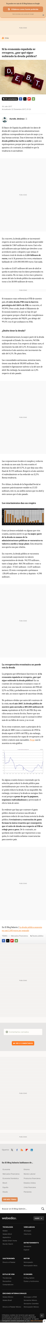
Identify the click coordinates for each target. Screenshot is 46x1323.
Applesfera (7, 1237)
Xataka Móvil (7, 1234)
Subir (37, 1218)
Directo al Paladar (9, 1262)
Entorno (27, 1169)
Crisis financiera (30, 1187)
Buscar (43, 1209)
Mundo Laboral (29, 1174)
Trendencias (7, 1278)
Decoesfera (7, 1281)
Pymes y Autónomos (31, 1281)
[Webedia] (9, 1220)
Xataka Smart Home (10, 1241)
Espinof (26, 1250)
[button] (18, 118)
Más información (37, 1321)
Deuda (5, 1192)
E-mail (33, 99)
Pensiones (27, 1192)
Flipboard (29, 99)
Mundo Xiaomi (8, 1244)
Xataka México (8, 1297)
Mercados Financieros (19, 936)
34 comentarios (11, 99)
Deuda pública (37, 936)
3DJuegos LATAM (30, 1297)
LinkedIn (32, 1149)
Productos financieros (32, 1178)
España (5, 1187)
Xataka (5, 1231)
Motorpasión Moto (30, 1265)
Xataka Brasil (7, 1300)
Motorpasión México (31, 1307)
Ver (24, 1043)
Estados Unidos (30, 1183)
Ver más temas (9, 1199)
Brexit (5, 1183)
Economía (6, 1169)
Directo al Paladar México (12, 1307)
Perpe (32, 740)
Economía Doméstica (11, 1178)
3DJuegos (27, 1231)
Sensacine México (30, 1300)
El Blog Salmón (29, 1278)
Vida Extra (27, 1234)
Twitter (25, 99)
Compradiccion (8, 1284)
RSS (22, 1149)
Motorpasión (28, 1262)
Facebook (20, 99)
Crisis (7, 38)
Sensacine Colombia (31, 1303)
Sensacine (27, 1246)
